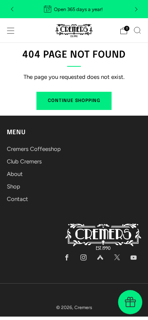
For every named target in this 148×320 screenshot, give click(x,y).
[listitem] (74, 9)
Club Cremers (24, 161)
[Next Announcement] (136, 9)
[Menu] (10, 31)
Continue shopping (74, 101)
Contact (17, 199)
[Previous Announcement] (12, 9)
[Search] (137, 30)
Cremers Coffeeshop (34, 149)
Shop (13, 186)
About (15, 174)
